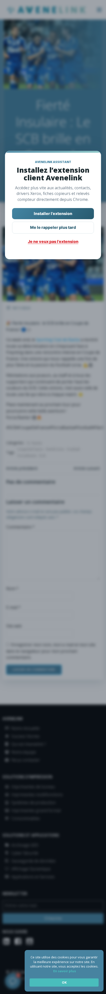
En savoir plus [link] (64, 971)
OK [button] (64, 982)
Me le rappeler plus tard (53, 227)
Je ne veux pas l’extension (53, 241)
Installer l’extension (53, 213)
